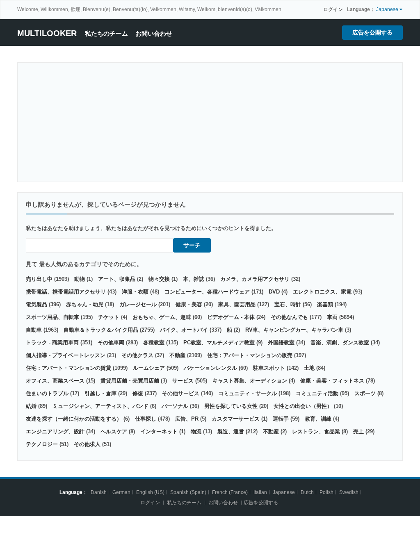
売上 (358, 431)
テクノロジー (42, 444)
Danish (99, 492)
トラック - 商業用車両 (52, 342)
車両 (332, 317)
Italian (260, 492)
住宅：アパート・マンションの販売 (249, 355)
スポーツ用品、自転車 (52, 317)
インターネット (159, 431)
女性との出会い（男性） (303, 406)
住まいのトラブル (47, 393)
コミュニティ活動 (317, 393)
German (121, 492)
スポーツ (365, 393)
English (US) (150, 492)
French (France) (230, 492)
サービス (183, 381)
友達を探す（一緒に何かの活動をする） (74, 419)
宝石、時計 (287, 304)
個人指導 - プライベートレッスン (65, 355)
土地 (309, 368)
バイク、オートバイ (184, 330)
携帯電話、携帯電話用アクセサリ (66, 292)
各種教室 (153, 342)
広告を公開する (372, 32)
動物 (79, 279)
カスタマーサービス (236, 419)
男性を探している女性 (231, 406)
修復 (137, 393)
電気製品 (36, 304)
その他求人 (87, 444)
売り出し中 (39, 279)
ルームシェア (149, 368)
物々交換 (159, 279)
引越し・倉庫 (100, 393)
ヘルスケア (113, 431)
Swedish (348, 492)
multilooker (47, 33)
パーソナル (175, 406)
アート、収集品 (116, 279)
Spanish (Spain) (188, 492)
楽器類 (325, 304)
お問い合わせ (153, 33)
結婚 (31, 406)
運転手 (281, 419)
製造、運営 (230, 431)
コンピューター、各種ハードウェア (207, 292)
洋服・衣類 (135, 292)
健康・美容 (189, 304)
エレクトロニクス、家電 (322, 292)
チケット (108, 317)
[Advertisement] (210, 122)
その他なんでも (289, 317)
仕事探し (145, 419)
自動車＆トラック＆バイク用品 (101, 330)
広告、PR (187, 419)
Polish (326, 492)
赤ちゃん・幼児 (84, 304)
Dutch (307, 492)
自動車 (34, 330)
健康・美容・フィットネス (332, 381)
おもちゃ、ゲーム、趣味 (161, 317)
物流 (196, 431)
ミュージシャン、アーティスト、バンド (100, 406)
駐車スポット (269, 368)
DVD (274, 292)
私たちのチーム (106, 33)
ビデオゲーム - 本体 (231, 317)
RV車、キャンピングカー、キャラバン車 (294, 330)
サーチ (192, 245)
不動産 (177, 355)
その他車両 (111, 342)
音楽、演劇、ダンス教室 (339, 342)
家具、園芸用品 (237, 304)
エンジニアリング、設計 (55, 431)
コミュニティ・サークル (247, 393)
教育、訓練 (318, 419)
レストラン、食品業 (316, 431)
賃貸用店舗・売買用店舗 (129, 381)
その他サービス (180, 393)
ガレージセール (138, 304)
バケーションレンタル (210, 368)
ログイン (333, 9)
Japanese (284, 492)
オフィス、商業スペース (55, 381)
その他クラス (137, 355)
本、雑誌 (193, 279)
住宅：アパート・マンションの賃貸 (68, 368)
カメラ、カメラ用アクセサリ (255, 279)
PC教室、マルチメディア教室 (219, 342)
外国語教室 (281, 342)
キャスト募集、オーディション (249, 381)
